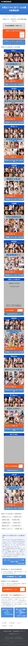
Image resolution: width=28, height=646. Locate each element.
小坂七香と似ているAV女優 (14, 508)
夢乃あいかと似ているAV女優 (14, 160)
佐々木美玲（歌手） (16, 525)
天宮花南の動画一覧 (10, 196)
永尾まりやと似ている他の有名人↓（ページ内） (14, 42)
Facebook (13, 622)
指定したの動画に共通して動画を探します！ (21, 612)
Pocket (5, 625)
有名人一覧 (7, 15)
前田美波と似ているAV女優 (14, 352)
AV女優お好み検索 (5, 600)
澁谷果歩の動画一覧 (10, 119)
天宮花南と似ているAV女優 (14, 199)
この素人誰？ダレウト (13, 633)
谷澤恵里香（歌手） (6, 522)
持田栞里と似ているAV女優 (14, 275)
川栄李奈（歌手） (17, 522)
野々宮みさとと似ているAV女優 (14, 429)
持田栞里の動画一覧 (10, 272)
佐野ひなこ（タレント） (7, 528)
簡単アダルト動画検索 (16, 602)
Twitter (5, 622)
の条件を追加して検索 (14, 561)
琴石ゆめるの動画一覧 (10, 386)
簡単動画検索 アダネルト (18, 631)
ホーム (2, 15)
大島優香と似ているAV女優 (14, 237)
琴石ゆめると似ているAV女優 (14, 390)
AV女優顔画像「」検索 (14, 576)
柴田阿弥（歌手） (18, 516)
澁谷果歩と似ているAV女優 (14, 122)
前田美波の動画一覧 (10, 348)
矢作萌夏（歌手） (19, 528)
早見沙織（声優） (16, 519)
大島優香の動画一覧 (10, 234)
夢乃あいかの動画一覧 (10, 157)
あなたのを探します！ (7, 612)
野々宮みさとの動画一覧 (11, 425)
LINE (11, 625)
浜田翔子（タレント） (7, 516)
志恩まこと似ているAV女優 (14, 84)
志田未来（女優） (6, 519)
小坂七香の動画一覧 (10, 505)
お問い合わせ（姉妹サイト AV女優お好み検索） (13, 637)
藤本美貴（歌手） (6, 525)
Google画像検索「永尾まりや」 (14, 25)
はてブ (20, 622)
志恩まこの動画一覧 (10, 81)
